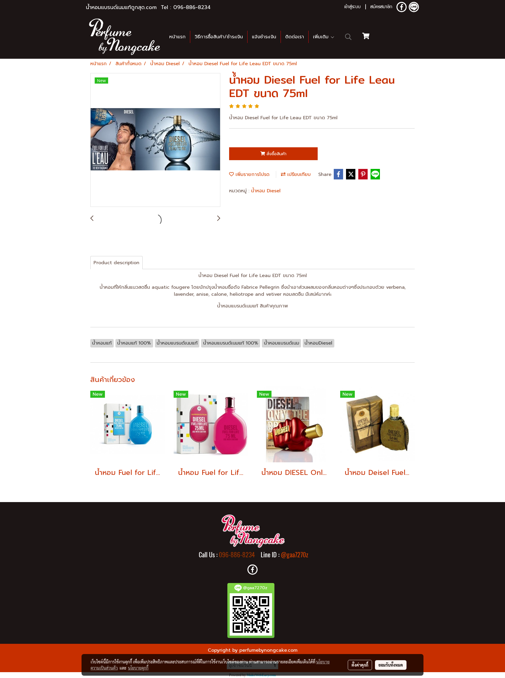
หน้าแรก (177, 36)
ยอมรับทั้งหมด (390, 664)
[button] (348, 36)
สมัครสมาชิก (381, 7)
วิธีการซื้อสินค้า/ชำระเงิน (219, 36)
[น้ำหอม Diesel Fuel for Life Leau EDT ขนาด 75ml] (155, 140)
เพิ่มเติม (321, 36)
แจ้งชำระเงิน (264, 36)
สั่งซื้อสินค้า (275, 154)
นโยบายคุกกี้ (138, 667)
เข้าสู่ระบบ (352, 7)
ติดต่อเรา (294, 36)
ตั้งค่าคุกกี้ (360, 664)
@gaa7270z (294, 554)
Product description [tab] (116, 262)
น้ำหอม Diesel (266, 190)
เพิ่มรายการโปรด (251, 174)
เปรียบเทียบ (298, 174)
